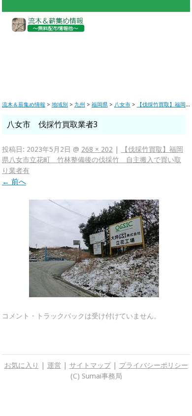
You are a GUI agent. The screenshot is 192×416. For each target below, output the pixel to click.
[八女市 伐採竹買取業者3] (94, 295)
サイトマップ (90, 365)
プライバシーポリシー (153, 365)
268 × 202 (97, 149)
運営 (54, 365)
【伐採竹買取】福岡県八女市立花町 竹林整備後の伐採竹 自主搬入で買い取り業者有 (92, 159)
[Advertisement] (95, 59)
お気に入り (21, 365)
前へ (14, 181)
